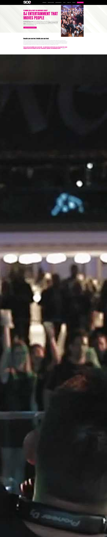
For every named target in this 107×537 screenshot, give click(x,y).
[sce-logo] (27, 1)
